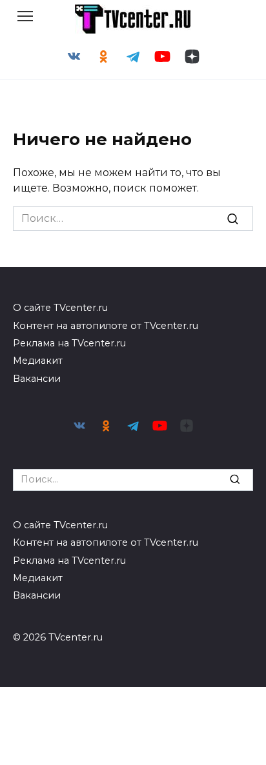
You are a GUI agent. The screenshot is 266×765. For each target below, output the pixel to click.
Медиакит (38, 360)
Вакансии (37, 378)
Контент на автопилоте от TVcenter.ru (105, 326)
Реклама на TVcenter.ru (69, 343)
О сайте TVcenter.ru (60, 307)
